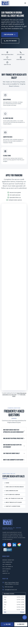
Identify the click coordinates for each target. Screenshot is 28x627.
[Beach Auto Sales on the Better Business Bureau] (7, 550)
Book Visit (21, 624)
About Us (5, 571)
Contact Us (6, 573)
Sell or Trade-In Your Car (14, 498)
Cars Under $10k (7, 562)
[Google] (19, 545)
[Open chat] (24, 617)
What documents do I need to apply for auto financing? (12, 446)
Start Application (8, 34)
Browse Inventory (8, 560)
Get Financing (6, 564)
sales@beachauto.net (11, 589)
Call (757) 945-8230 (11, 41)
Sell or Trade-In (7, 566)
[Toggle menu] (25, 3)
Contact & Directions (13, 506)
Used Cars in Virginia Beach (15, 486)
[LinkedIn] (14, 545)
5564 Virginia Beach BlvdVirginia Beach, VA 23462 (12, 583)
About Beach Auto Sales (14, 502)
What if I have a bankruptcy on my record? (13, 460)
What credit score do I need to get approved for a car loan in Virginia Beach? (13, 431)
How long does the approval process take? (13, 438)
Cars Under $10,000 (12, 490)
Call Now (8, 624)
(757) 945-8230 (9, 587)
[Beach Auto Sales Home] (5, 3)
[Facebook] (4, 545)
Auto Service (6, 568)
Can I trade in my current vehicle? (11, 453)
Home (7, 482)
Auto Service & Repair (13, 494)
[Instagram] (9, 545)
